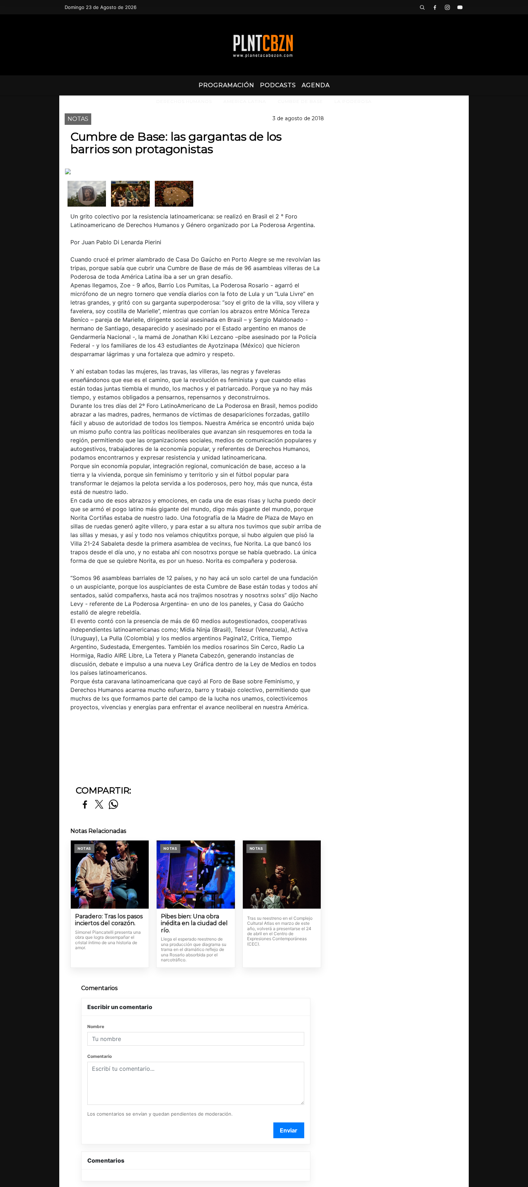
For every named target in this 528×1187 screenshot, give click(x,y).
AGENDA (316, 85)
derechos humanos (184, 101)
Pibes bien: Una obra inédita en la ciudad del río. (194, 923)
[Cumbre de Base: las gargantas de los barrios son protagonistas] (87, 193)
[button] (422, 7)
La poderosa (353, 101)
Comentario (99, 1056)
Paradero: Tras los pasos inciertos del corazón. (109, 920)
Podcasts (278, 85)
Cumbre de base (300, 101)
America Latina (244, 101)
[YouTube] (460, 7)
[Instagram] (447, 7)
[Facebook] (435, 7)
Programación (226, 85)
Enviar (288, 1130)
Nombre (95, 1026)
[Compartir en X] (99, 805)
